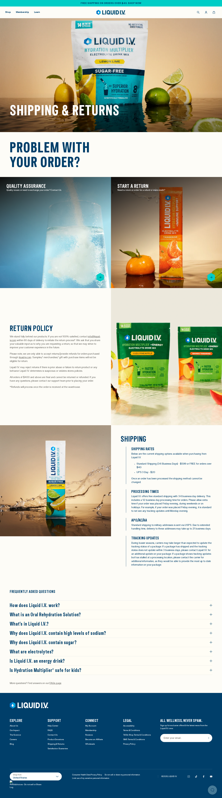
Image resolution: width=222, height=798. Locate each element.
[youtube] (211, 776)
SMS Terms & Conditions (134, 739)
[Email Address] (186, 738)
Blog (12, 744)
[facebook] (203, 776)
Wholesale (90, 744)
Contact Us (53, 735)
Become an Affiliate (94, 739)
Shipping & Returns (56, 744)
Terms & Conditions (131, 730)
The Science (15, 735)
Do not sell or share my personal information (122, 775)
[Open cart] (214, 12)
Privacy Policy (129, 744)
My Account (90, 726)
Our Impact (15, 730)
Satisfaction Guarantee (58, 749)
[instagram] (189, 776)
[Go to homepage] (111, 12)
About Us (14, 726)
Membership (90, 730)
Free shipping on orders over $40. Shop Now (111, 3)
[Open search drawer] (198, 12)
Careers (13, 739)
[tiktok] (196, 776)
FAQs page (55, 683)
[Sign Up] (208, 738)
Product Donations (56, 739)
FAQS (50, 730)
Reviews (89, 735)
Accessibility (128, 726)
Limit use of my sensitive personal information (90, 778)
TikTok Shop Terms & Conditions (137, 735)
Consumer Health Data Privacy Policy (87, 775)
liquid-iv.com (25, 357)
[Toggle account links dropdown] (206, 12)
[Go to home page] (29, 705)
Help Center (53, 726)
